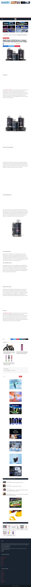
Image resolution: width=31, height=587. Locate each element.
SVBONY (2, 571)
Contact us (2, 546)
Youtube (2, 551)
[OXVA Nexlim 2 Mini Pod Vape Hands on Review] (4, 482)
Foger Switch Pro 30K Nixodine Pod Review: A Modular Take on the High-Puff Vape (9, 363)
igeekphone (17, 585)
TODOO (2, 565)
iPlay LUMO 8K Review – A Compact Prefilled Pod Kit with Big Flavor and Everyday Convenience (17, 490)
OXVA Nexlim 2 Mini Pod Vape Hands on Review (15, 482)
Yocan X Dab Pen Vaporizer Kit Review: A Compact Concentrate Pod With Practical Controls (22, 352)
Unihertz (2, 575)
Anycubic (2, 577)
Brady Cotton (7, 43)
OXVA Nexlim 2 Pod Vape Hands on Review (14, 486)
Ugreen (2, 582)
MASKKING (2, 562)
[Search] (28, 19)
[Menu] (2, 19)
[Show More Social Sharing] (21, 46)
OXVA (2, 560)
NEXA (2, 561)
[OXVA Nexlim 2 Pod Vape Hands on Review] (4, 486)
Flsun (2, 576)
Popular (4, 478)
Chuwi (2, 572)
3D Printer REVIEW (9, 478)
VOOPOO (2, 559)
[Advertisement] (15, 10)
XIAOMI (14, 478)
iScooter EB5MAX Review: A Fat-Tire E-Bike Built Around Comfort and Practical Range (9, 352)
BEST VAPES (6, 38)
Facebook (2, 550)
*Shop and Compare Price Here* (5, 549)
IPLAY (2, 564)
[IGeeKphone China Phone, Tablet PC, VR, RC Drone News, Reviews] (15, 19)
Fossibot (2, 574)
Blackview (2, 573)
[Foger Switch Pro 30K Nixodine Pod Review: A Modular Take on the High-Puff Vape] (9, 358)
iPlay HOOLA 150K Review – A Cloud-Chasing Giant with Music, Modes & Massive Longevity (17, 495)
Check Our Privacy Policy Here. (5, 547)
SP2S (2, 563)
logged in (8, 370)
